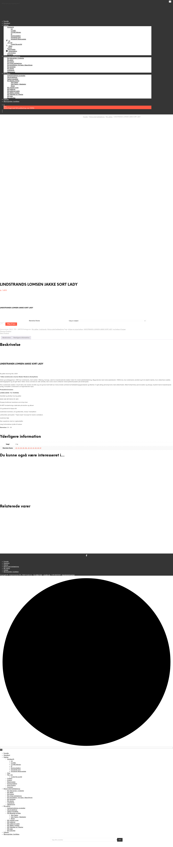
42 (31, 448)
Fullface (9, 46)
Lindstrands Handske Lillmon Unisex (100, 538)
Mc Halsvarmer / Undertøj (15, 58)
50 (40, 448)
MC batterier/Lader (13, 91)
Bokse (13, 86)
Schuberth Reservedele (18, 39)
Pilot (8, 41)
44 (33, 448)
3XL (26, 448)
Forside (6, 21)
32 (16, 448)
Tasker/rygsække (12, 79)
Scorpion (10, 54)
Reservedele (11, 49)
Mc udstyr (7, 73)
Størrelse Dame (34, 321)
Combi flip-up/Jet (16, 44)
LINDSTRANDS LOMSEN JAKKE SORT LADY (98, 329)
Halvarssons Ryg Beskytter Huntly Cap (56, 538)
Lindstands (10, 70)
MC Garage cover (13, 87)
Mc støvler (10, 68)
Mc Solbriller (11, 98)
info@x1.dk (46, 575)
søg (119, 839)
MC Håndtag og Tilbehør (15, 94)
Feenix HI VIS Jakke (6, 538)
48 (38, 448)
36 (21, 448)
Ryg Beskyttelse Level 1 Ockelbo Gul (145, 487)
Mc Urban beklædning (14, 63)
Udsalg (6, 99)
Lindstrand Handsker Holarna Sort (10, 487)
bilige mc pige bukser (75, 329)
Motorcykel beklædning (12, 56)
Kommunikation (16, 35)
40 (28, 448)
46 (35, 448)
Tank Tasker (14, 82)
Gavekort (7, 23)
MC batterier (11, 89)
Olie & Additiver (12, 77)
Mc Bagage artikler (13, 80)
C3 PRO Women (16, 32)
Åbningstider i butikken (11, 101)
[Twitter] (7, 46)
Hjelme (6, 25)
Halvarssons (11, 72)
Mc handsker (11, 66)
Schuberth (10, 27)
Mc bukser (10, 61)
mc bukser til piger (119, 329)
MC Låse (10, 96)
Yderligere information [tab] (21, 337)
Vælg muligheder (8, 493)
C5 (12, 29)
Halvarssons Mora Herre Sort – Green (145, 538)
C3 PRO (13, 30)
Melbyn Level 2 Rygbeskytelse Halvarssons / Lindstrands (61, 487)
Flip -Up (9, 42)
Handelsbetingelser (68, 575)
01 (11, 34)
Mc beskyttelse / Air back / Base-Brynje (19, 65)
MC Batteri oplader (13, 92)
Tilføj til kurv (11, 324)
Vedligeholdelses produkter (16, 75)
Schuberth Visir (16, 37)
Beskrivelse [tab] (7, 337)
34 (18, 448)
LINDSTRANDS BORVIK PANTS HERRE (100, 487)
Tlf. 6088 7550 (37, 575)
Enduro (9, 47)
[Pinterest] (7, 51)
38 (23, 448)
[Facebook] (7, 41)
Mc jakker (10, 60)
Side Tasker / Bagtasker (18, 84)
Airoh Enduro (11, 53)
